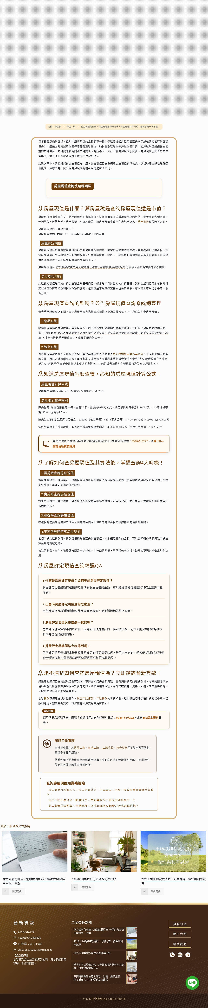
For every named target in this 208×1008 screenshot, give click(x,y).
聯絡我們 (180, 944)
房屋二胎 (79, 747)
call (172, 954)
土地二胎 (93, 747)
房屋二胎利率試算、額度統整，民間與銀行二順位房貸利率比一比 (92, 800)
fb (187, 954)
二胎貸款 (101, 698)
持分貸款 (121, 747)
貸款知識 (180, 924)
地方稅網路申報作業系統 (128, 354)
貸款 (46, 698)
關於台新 (180, 934)
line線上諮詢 (151, 717)
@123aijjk (36, 943)
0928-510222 (140, 441)
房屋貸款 (143, 221)
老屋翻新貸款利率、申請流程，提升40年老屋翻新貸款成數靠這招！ (93, 806)
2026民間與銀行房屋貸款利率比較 (94, 879)
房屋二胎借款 (85, 698)
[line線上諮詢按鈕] (192, 983)
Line (180, 954)
